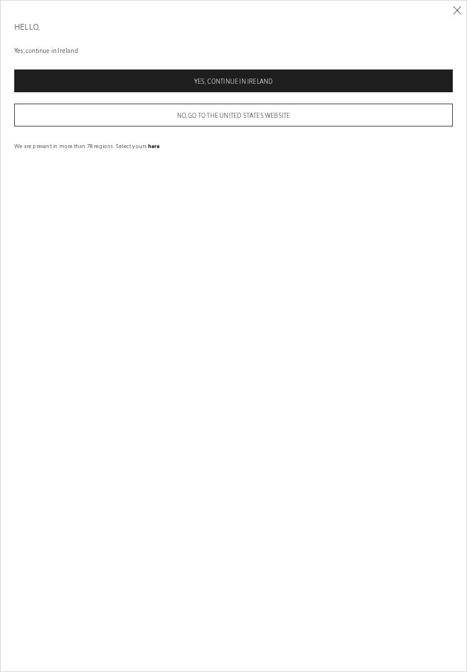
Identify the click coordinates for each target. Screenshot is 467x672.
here (154, 145)
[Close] (457, 10)
